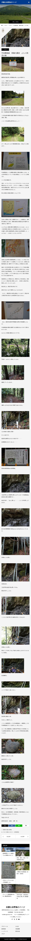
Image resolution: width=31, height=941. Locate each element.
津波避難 (17, 928)
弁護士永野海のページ (9, 2)
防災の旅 (17, 931)
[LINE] (18, 826)
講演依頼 (4, 928)
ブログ (5, 49)
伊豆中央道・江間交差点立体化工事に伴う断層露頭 (22, 896)
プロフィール (5, 926)
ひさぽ (17, 926)
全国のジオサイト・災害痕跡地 (12, 832)
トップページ (5, 931)
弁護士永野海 (9, 829)
